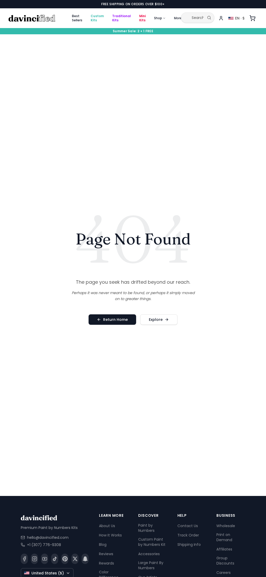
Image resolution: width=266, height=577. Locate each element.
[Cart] (252, 18)
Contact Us (187, 525)
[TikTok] (54, 559)
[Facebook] (24, 559)
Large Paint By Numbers (150, 565)
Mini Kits (142, 18)
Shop (158, 18)
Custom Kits (97, 18)
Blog (103, 544)
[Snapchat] (85, 559)
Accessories (149, 553)
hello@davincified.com (48, 537)
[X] (74, 559)
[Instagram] (34, 559)
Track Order (188, 535)
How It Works (110, 535)
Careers (223, 572)
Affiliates (224, 549)
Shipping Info (189, 544)
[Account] (221, 18)
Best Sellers (77, 18)
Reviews (106, 553)
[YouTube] (44, 559)
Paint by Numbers (146, 528)
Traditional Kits (121, 18)
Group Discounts (225, 560)
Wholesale (225, 525)
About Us (107, 525)
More (178, 18)
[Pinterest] (64, 559)
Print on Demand (224, 537)
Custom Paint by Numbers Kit (151, 542)
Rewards (106, 563)
